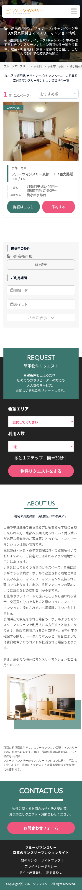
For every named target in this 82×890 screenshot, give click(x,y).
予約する (58, 206)
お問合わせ (54, 872)
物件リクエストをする (41, 471)
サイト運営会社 (30, 872)
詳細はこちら (23, 206)
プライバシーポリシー (41, 866)
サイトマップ (51, 860)
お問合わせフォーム (41, 828)
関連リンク (29, 860)
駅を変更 (41, 264)
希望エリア (18, 409)
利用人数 (16, 433)
